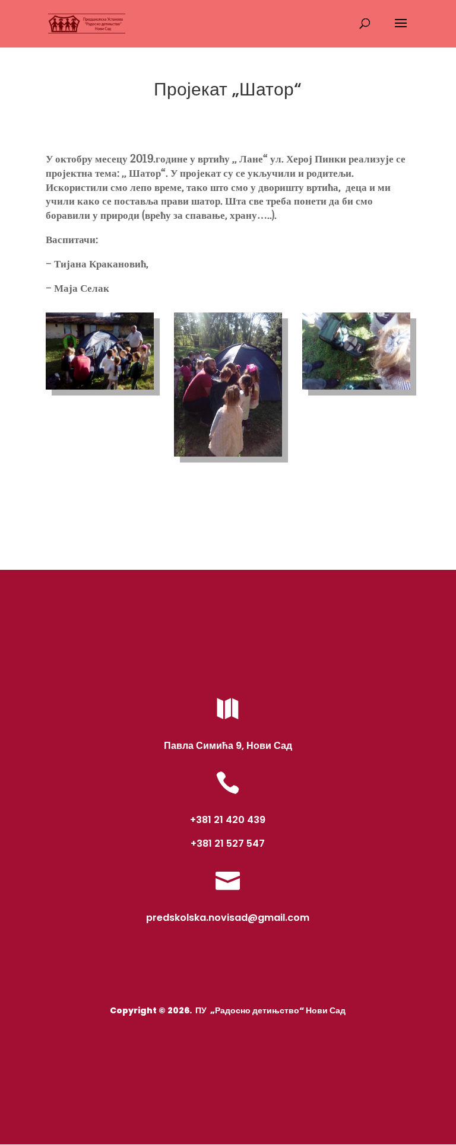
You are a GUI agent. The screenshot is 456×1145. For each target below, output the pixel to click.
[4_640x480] (356, 390)
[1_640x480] (100, 390)
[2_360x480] (228, 457)
